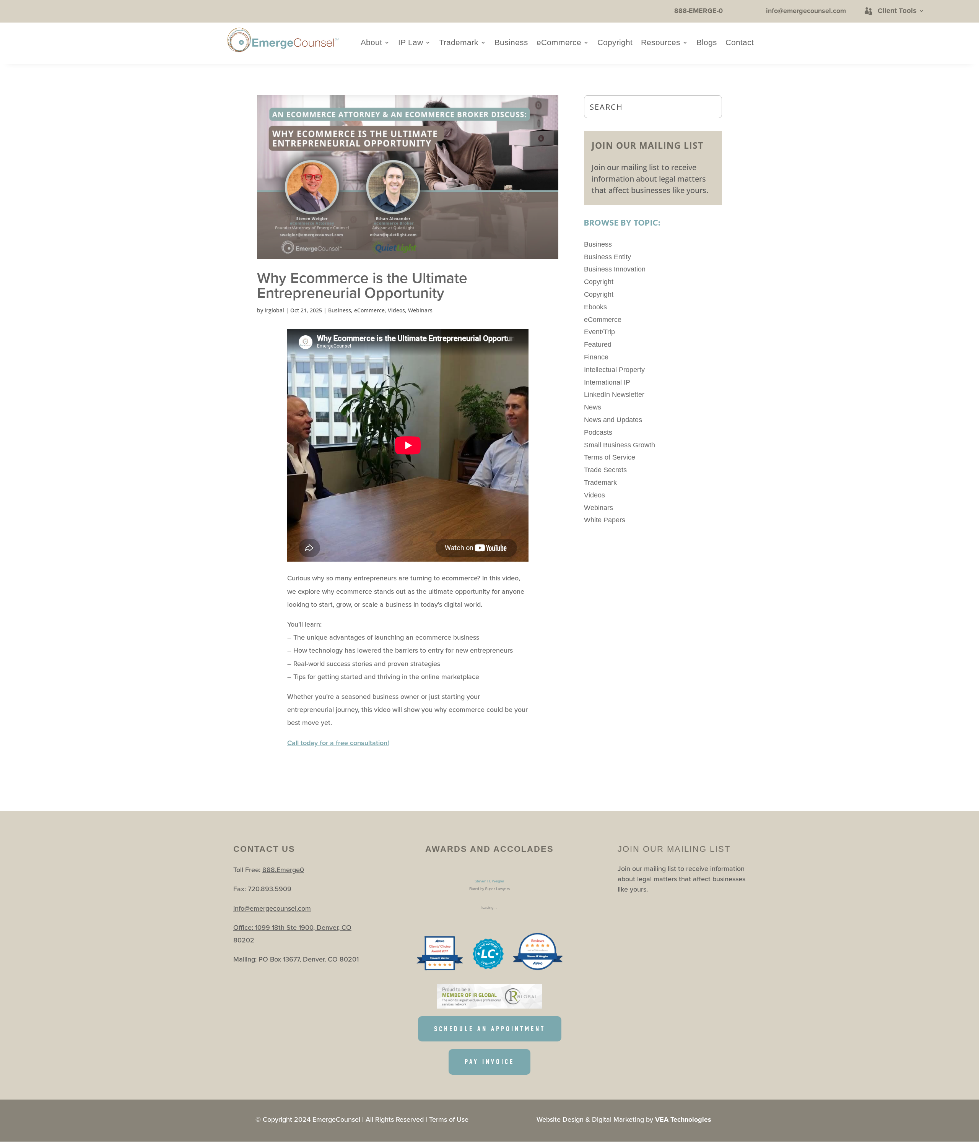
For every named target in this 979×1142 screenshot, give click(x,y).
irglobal (274, 310)
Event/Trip (599, 332)
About (371, 43)
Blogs (706, 43)
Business (511, 43)
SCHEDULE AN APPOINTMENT (489, 1029)
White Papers (604, 520)
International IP (607, 382)
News (592, 407)
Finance (596, 357)
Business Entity (607, 257)
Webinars (420, 310)
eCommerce (559, 43)
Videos (396, 310)
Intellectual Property (614, 370)
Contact (739, 43)
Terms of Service (609, 457)
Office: (244, 927)
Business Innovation (615, 269)
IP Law (410, 43)
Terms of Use (448, 1119)
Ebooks (595, 307)
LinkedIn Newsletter (614, 394)
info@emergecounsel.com (272, 908)
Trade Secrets (605, 470)
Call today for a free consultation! (338, 742)
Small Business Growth (619, 445)
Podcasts (598, 432)
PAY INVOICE (489, 1062)
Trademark (458, 43)
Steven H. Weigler (489, 881)
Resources (660, 43)
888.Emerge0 (283, 869)
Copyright (615, 43)
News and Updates (613, 420)
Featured (597, 344)
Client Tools (897, 10)
